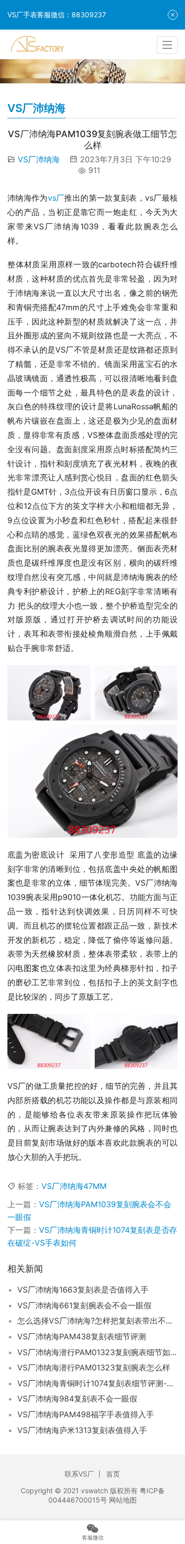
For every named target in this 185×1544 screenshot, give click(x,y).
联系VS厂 (79, 1474)
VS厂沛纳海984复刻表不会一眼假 (77, 1398)
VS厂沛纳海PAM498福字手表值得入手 (85, 1414)
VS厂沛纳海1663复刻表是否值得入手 (82, 1289)
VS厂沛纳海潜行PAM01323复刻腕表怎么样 (93, 1367)
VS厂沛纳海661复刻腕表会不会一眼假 (84, 1305)
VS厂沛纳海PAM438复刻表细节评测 (81, 1336)
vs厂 (56, 198)
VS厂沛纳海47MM (74, 1186)
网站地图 (123, 1500)
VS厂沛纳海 (39, 159)
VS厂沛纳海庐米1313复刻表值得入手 (82, 1430)
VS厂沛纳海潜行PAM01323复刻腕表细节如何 (97, 1352)
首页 (113, 1474)
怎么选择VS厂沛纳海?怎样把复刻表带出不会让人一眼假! (97, 1321)
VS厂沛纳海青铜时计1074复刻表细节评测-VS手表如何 (97, 1383)
